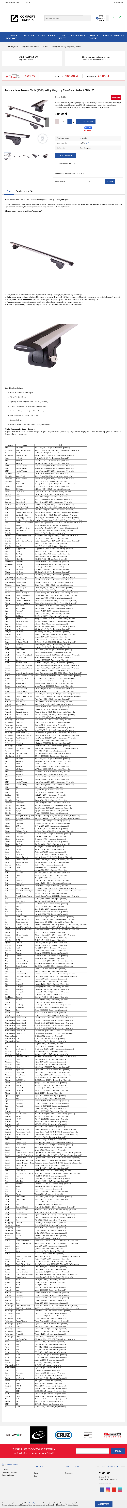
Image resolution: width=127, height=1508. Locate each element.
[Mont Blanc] (116, 97)
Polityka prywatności (9, 1472)
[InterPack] (112, 1435)
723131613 (27, 2)
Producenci (78, 35)
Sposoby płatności (8, 1475)
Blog (35, 1476)
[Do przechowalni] (99, 121)
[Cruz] (39, 1435)
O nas (36, 1473)
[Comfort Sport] (14, 1435)
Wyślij (110, 182)
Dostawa (5, 1469)
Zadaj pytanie (65, 156)
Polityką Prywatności (34, 1503)
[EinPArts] (88, 1435)
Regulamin (69, 1473)
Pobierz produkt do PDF (67, 163)
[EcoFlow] (63, 1435)
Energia (107, 35)
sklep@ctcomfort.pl (12, 2)
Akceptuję (103, 1504)
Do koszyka (88, 122)
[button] (39, 1467)
